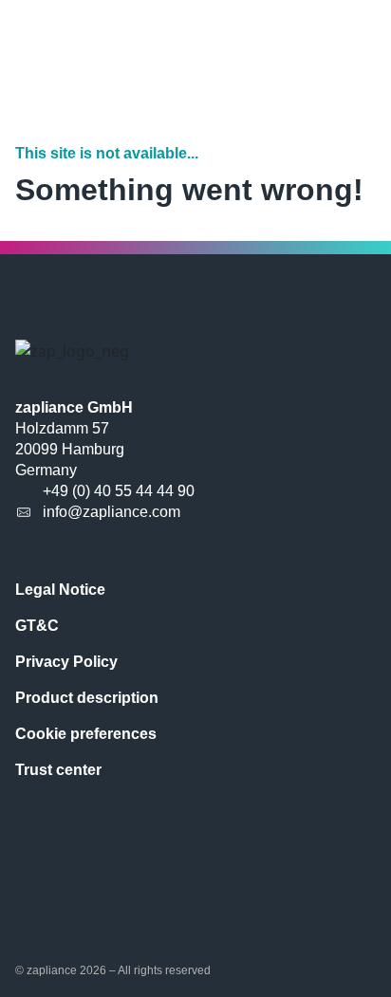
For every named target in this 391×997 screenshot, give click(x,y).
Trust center (58, 770)
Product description (86, 698)
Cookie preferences (86, 734)
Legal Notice (60, 590)
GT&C (37, 626)
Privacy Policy (66, 662)
